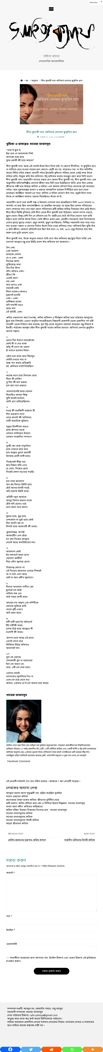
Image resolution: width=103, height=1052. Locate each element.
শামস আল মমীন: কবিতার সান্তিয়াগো (24, 806)
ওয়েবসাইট (11, 944)
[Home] (22, 80)
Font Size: (94, 2)
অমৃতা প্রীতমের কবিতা (17, 823)
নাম (9, 916)
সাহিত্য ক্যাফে (51, 57)
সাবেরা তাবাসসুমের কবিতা (19, 813)
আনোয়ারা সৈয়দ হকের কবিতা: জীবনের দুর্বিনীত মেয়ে (32, 800)
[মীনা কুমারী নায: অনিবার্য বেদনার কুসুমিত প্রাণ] (51, 104)
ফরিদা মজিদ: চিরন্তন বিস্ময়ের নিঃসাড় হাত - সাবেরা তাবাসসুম (36, 810)
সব (26, 80)
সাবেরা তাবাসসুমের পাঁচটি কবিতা (22, 820)
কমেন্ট (10, 873)
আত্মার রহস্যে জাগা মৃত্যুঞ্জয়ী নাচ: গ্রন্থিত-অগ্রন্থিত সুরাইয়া (34, 793)
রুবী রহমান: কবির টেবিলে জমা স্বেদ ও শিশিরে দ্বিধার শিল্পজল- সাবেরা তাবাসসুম (45, 803)
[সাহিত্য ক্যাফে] (51, 36)
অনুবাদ (34, 80)
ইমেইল (10, 930)
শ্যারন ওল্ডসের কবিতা (17, 796)
